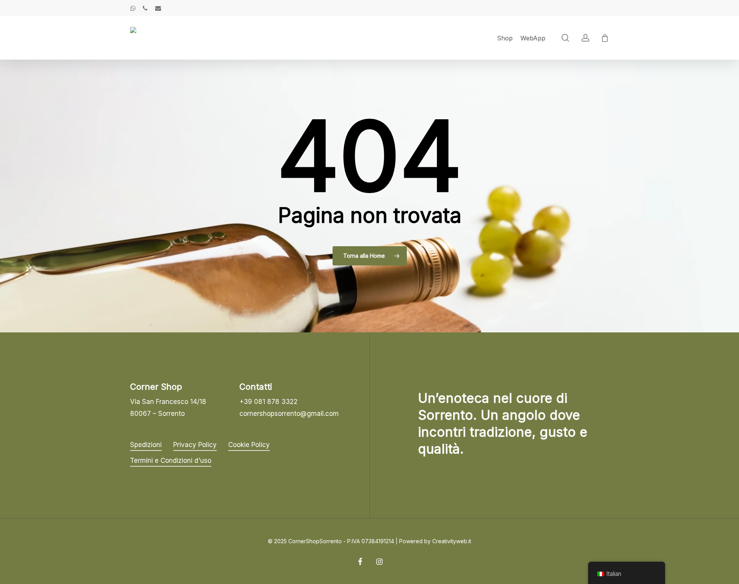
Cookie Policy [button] (249, 445)
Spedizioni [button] (146, 445)
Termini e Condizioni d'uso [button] (170, 460)
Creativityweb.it (451, 541)
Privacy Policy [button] (195, 445)
